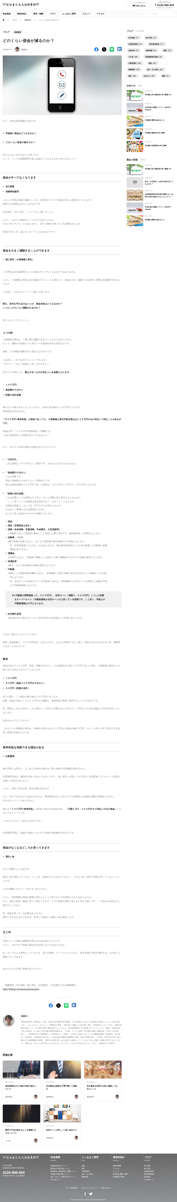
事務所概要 (117, 1165)
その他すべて (55, 1179)
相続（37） (153, 63)
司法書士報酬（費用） (121, 1174)
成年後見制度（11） (156, 44)
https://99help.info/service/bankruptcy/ (21, 989)
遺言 (83, 1168)
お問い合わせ (106, 1188)
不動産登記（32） (135, 63)
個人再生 (147, 1168)
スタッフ (86, 13)
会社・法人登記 (87, 1174)
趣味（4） (166, 76)
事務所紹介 (22, 13)
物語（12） (167, 50)
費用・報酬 (38, 13)
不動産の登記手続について (60, 1174)
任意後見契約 (149, 1171)
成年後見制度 (149, 1174)
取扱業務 (7, 13)
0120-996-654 (14, 1172)
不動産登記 (86, 1171)
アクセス (101, 13)
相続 (83, 1165)
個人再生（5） (151, 37)
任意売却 (147, 1176)
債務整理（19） (134, 69)
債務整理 (27, 20)
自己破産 (147, 1165)
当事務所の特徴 (118, 1176)
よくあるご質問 (69, 13)
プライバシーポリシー (89, 1188)
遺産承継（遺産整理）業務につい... (63, 1171)
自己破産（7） (133, 37)
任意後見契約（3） (135, 44)
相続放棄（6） (151, 50)
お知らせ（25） (149, 76)
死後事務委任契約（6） (154, 56)
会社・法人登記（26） (155, 69)
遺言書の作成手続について (60, 1168)
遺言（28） (132, 76)
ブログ (53, 13)
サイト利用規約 (72, 1188)
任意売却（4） (133, 50)
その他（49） (133, 56)
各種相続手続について (58, 1165)
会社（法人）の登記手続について (62, 1176)
